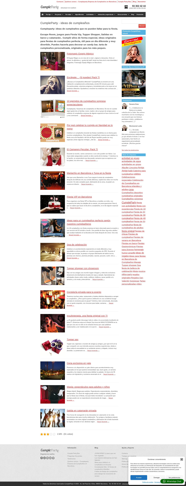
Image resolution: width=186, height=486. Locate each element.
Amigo (125, 171)
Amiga (141, 167)
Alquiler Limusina (130, 167)
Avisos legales (126, 464)
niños (124, 274)
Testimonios (71, 459)
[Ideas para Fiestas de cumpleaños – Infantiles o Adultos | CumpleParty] (49, 7)
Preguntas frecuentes (74, 456)
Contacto (60, 1)
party (129, 274)
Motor (135, 271)
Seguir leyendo (73, 91)
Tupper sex (72, 339)
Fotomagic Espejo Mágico (80, 53)
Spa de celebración (77, 244)
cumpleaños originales (132, 196)
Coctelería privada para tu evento (84, 292)
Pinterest (47, 458)
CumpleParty (129, 202)
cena (131, 189)
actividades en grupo (131, 164)
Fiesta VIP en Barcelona (79, 196)
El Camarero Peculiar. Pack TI (82, 149)
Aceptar (139, 477)
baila (130, 171)
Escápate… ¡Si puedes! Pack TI (83, 77)
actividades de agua (131, 161)
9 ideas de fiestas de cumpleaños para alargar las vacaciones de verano (106, 474)
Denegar (157, 477)
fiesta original (128, 231)
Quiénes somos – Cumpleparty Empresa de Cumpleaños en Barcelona (90, 1)
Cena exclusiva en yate (79, 363)
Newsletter (142, 1)
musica (142, 271)
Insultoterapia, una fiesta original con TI (87, 315)
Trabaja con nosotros (129, 456)
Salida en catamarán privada (81, 410)
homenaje (139, 249)
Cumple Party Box (124, 1)
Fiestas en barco (129, 243)
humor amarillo (128, 253)
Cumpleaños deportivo (132, 192)
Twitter (44, 458)
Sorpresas (134, 281)
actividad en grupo (130, 158)
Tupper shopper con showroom (83, 268)
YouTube (50, 458)
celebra (137, 174)
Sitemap (124, 459)
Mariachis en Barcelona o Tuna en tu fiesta (89, 173)
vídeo (139, 284)
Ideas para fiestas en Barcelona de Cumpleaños (134, 259)
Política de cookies (147, 482)
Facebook (41, 458)
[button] (182, 459)
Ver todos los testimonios (130, 150)
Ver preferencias (174, 477)
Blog (134, 1)
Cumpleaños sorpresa (132, 199)
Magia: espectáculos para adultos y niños (88, 387)
